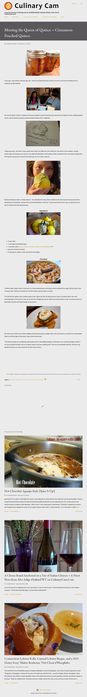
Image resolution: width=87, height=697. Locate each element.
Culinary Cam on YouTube (30, 17)
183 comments (14, 511)
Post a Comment (15, 594)
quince (31, 379)
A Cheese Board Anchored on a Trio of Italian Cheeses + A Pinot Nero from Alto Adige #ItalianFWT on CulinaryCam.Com (42, 577)
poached (26, 379)
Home (6, 17)
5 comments (14, 683)
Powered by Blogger (44, 690)
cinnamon (18, 379)
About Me (15, 17)
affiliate (12, 379)
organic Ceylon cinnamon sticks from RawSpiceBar (35, 246)
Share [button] (79, 379)
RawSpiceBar (38, 379)
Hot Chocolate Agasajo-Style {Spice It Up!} (29, 491)
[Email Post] (45, 379)
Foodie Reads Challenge (49, 17)
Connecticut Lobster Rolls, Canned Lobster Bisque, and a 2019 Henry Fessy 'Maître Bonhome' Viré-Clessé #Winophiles (41, 661)
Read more (79, 511)
